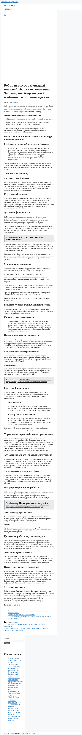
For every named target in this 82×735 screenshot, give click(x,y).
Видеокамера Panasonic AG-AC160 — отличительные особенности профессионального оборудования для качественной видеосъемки (15, 679)
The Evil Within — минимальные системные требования (14, 700)
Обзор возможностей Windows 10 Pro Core (14, 692)
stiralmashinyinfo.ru (28, 733)
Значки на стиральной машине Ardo (21, 615)
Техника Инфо (9, 5)
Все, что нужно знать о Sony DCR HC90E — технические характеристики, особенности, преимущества (14, 664)
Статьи (15, 622)
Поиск (6, 639)
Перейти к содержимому (10, 2)
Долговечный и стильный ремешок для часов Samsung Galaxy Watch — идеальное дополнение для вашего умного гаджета (14, 712)
